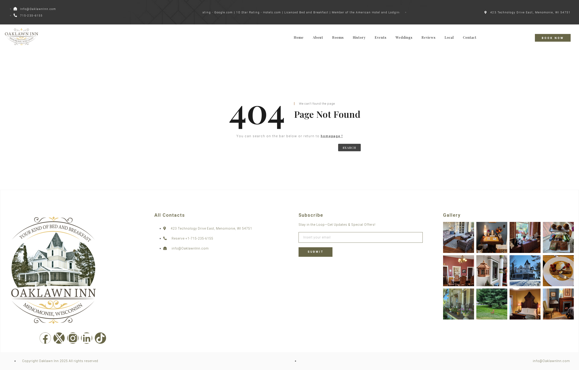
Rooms (338, 37)
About (318, 37)
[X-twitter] (59, 338)
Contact (470, 37)
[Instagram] (72, 338)
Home (299, 37)
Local (449, 37)
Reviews (429, 37)
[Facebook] (45, 338)
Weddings (404, 37)
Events (381, 37)
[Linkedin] (86, 338)
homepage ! (332, 136)
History (359, 37)
